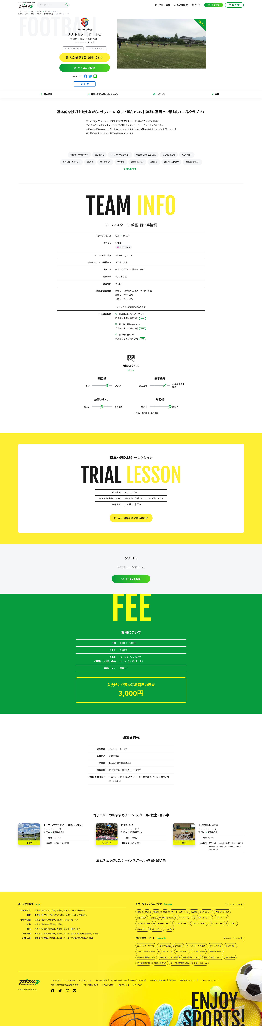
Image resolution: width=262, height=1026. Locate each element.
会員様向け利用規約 (138, 980)
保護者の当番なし (192, 162)
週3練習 (90, 162)
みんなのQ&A (182, 4)
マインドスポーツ (217, 923)
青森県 (45, 910)
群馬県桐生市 (136, 832)
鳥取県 (52, 933)
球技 (117, 235)
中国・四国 (26, 933)
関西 (29, 929)
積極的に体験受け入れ (79, 154)
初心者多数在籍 (169, 154)
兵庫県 (45, 929)
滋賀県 (59, 929)
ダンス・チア (206, 911)
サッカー (126, 235)
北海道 (37, 910)
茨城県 (68, 915)
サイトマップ (137, 984)
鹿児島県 (82, 938)
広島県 (45, 933)
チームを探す (56, 980)
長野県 (45, 920)
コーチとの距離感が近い (120, 154)
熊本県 (59, 938)
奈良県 (66, 929)
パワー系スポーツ (204, 917)
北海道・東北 (25, 910)
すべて (234, 904)
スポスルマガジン (108, 984)
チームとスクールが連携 (196, 945)
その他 (169, 929)
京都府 (52, 929)
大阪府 (37, 929)
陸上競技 (194, 911)
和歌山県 (74, 929)
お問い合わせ (124, 984)
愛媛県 (88, 933)
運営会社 (172, 980)
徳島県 (81, 933)
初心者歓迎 (99, 154)
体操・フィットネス (222, 911)
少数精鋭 (178, 945)
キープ (197, 4)
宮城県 (59, 910)
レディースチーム (200, 963)
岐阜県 (37, 924)
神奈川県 (46, 915)
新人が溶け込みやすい (71, 162)
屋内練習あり (105, 162)
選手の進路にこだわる (191, 957)
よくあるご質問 (101, 980)
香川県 (74, 933)
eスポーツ (232, 923)
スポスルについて (85, 980)
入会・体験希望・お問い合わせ (86, 57)
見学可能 (120, 162)
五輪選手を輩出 (215, 951)
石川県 (66, 920)
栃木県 (75, 915)
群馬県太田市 (58, 832)
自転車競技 (141, 917)
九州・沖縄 (26, 938)
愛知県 (52, 924)
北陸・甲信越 (25, 920)
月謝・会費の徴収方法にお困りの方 (64, 984)
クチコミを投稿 (86, 67)
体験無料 (153, 162)
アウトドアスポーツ (144, 923)
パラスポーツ (157, 929)
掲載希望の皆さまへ (188, 980)
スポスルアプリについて (208, 980)
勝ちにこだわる (215, 945)
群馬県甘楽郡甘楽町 (88, 39)
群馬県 (126, 269)
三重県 (59, 924)
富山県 (59, 920)
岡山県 (37, 933)
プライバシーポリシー (118, 980)
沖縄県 (90, 938)
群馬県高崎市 (213, 832)
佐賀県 (45, 938)
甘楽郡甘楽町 (138, 269)
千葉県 (61, 915)
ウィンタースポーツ (185, 917)
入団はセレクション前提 (169, 957)
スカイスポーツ (221, 917)
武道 (147, 911)
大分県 (66, 938)
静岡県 (45, 924)
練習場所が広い (137, 162)
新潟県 (52, 920)
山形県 (74, 910)
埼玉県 (54, 915)
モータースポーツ (163, 923)
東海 (29, 924)
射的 (165, 911)
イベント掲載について (90, 984)
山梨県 (37, 920)
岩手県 (52, 910)
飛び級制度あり (182, 951)
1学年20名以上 (165, 945)
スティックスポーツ (199, 923)
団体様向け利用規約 (158, 980)
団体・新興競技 (168, 917)
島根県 (59, 933)
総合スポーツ (142, 929)
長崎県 (52, 938)
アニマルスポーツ (180, 923)
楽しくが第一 (187, 154)
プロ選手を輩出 (199, 951)
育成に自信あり (160, 963)
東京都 (37, 915)
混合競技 (154, 917)
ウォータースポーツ (178, 911)
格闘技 (156, 911)
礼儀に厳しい (166, 951)
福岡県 (37, 938)
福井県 (74, 920)
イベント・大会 (164, 4)
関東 (75, 39)
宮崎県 (74, 938)
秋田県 (66, 910)
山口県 (66, 933)
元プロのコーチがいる (145, 945)
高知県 (95, 933)
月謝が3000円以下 (171, 162)
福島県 (81, 910)
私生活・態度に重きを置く (146, 154)
